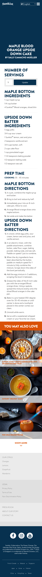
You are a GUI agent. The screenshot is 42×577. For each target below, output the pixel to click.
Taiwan (30, 573)
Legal (5, 484)
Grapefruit (6, 470)
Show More (21, 443)
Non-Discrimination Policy (11, 497)
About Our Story (10, 511)
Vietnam (28, 568)
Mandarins (6, 474)
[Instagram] (21, 535)
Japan (13, 568)
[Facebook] (13, 535)
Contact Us (7, 516)
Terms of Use (7, 492)
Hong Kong (20, 573)
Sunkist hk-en (10, 3)
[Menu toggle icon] (38, 4)
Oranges (5, 462)
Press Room (8, 507)
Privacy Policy (7, 488)
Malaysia (22, 563)
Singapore (31, 563)
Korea (20, 568)
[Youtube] (30, 535)
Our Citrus (7, 457)
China (12, 573)
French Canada (12, 563)
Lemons (5, 466)
